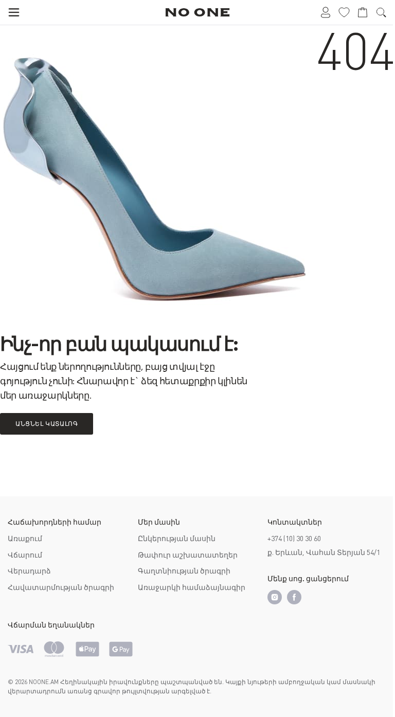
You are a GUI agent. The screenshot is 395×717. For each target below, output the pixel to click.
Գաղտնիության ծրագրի (184, 571)
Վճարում (25, 555)
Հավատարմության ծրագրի (61, 587)
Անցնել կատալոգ (46, 423)
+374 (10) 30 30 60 (294, 538)
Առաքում (25, 538)
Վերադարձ (29, 571)
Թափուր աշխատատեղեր (188, 555)
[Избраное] (344, 12)
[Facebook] (294, 597)
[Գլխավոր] (198, 12)
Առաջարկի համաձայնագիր (191, 587)
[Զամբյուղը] (362, 12)
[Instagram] (274, 597)
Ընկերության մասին (177, 538)
